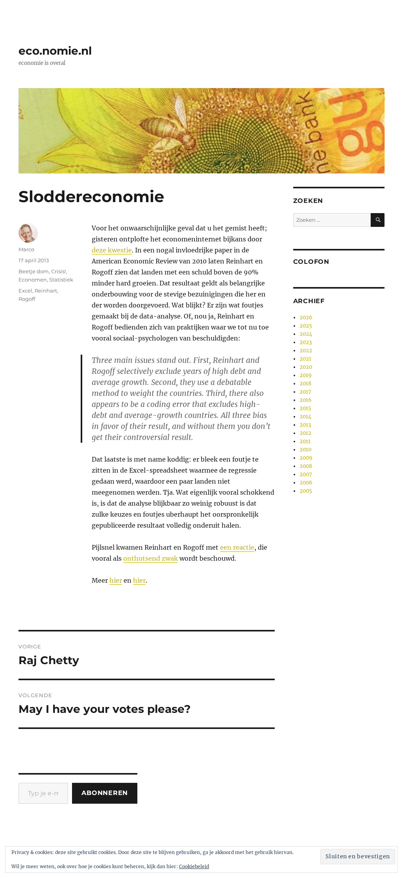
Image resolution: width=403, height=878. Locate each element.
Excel (25, 290)
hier (115, 580)
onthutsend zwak (150, 558)
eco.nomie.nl (55, 50)
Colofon (311, 261)
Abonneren (104, 793)
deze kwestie (112, 250)
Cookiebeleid (194, 866)
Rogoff (26, 299)
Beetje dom (33, 271)
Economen (32, 279)
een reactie (237, 547)
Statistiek (61, 279)
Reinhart (46, 290)
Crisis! (58, 271)
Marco (26, 249)
